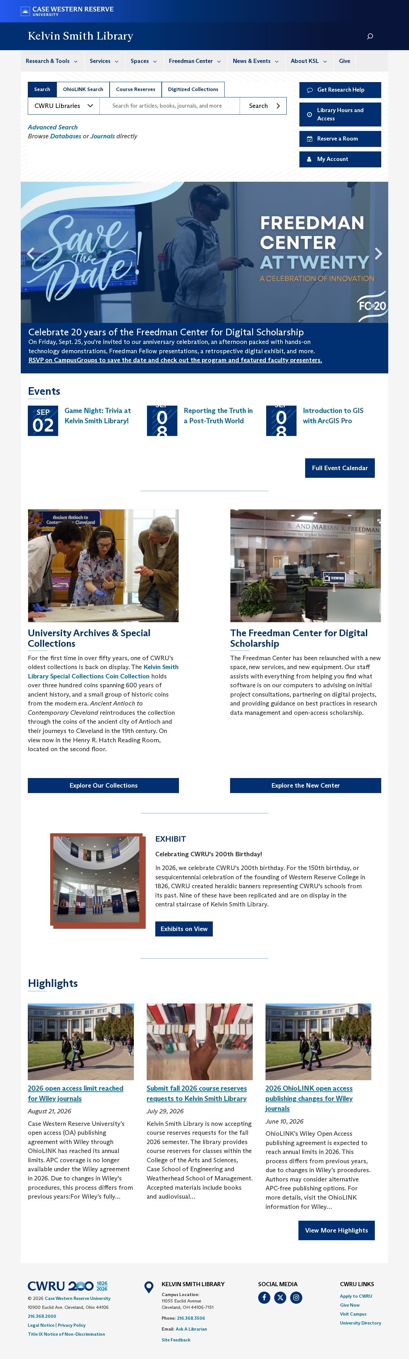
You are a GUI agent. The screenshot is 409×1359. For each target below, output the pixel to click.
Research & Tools (48, 61)
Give (344, 61)
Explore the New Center (305, 785)
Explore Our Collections (103, 785)
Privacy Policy (72, 1325)
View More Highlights (336, 1230)
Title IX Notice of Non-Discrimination (66, 1334)
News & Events (252, 61)
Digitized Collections (193, 89)
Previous (27, 252)
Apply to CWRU (356, 1296)
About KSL (305, 61)
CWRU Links (357, 1284)
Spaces (140, 61)
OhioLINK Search (83, 89)
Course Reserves (135, 89)
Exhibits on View (184, 929)
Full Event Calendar (340, 468)
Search (42, 89)
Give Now (349, 1305)
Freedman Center (191, 61)
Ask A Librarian (191, 1329)
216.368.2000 (42, 1316)
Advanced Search (53, 127)
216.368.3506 (191, 1318)
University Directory (360, 1323)
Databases (65, 136)
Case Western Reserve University (78, 1298)
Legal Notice (41, 1325)
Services (100, 61)
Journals (102, 136)
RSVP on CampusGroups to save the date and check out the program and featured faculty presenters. (175, 360)
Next (381, 252)
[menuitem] (53, 61)
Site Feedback (176, 1340)
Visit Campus (353, 1314)
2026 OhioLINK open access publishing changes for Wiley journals (309, 1098)
